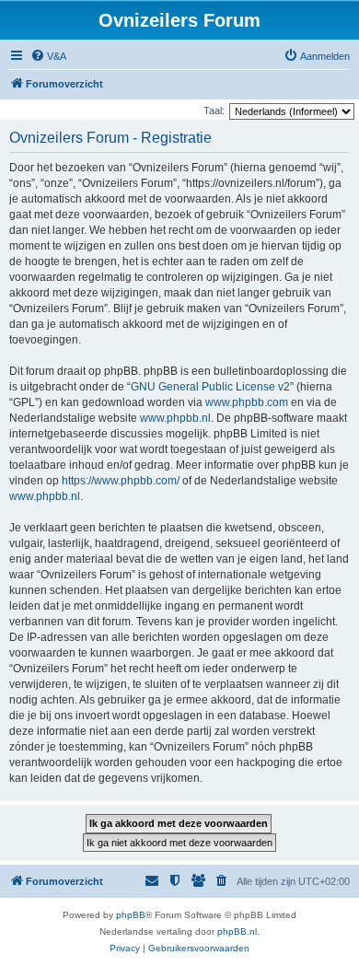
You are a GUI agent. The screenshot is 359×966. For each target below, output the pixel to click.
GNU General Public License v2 (210, 386)
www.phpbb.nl (175, 418)
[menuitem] (48, 56)
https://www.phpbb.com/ (121, 480)
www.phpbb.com (246, 402)
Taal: (214, 110)
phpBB (130, 915)
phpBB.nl (237, 931)
